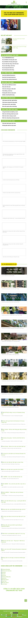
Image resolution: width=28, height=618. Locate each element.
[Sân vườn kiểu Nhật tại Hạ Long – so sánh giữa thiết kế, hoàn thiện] (14, 501)
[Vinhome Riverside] (5, 569)
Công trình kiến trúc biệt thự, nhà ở (10, 111)
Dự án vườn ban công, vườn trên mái (10, 63)
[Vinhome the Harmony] (6, 570)
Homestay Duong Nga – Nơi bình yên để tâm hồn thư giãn (12, 441)
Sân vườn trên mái (6, 86)
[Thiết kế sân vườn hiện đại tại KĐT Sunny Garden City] (14, 363)
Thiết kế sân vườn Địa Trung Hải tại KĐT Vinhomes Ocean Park (13, 380)
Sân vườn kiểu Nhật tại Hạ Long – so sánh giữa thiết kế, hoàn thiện (14, 504)
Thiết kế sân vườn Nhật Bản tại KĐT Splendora (10, 407)
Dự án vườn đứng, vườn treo (8, 65)
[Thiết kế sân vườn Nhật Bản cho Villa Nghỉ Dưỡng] (14, 336)
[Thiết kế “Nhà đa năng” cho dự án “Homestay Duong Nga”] (14, 413)
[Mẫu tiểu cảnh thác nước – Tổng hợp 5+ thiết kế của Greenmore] (14, 541)
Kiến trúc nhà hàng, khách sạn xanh (10, 113)
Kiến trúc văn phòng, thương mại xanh (10, 117)
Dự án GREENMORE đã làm (8, 57)
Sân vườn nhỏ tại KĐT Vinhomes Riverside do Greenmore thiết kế (13, 552)
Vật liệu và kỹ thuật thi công (8, 94)
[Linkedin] (8, 616)
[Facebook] (13, 615)
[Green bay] (3, 581)
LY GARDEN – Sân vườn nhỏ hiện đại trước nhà (10, 478)
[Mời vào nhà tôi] (4, 582)
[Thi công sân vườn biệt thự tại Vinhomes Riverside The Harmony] (14, 454)
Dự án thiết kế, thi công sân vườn (9, 59)
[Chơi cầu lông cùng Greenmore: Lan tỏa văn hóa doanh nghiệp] (14, 136)
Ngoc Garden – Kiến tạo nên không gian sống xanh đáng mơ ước (13, 432)
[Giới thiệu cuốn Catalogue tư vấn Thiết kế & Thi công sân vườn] (14, 162)
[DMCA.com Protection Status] (14, 612)
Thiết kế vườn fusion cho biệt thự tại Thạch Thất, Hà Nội (12, 315)
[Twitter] (3, 615)
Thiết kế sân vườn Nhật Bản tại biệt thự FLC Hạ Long (11, 535)
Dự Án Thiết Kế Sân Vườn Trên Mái (8, 275)
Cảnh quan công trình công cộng (9, 102)
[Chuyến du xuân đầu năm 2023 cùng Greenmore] (14, 188)
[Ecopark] (3, 573)
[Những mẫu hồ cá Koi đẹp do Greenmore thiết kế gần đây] (14, 558)
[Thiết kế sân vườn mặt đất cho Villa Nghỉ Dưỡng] (14, 349)
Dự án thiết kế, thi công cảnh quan (9, 61)
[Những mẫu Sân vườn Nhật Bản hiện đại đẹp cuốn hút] (14, 509)
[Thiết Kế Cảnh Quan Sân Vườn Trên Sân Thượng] (14, 284)
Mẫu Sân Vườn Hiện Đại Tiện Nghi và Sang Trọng (11, 464)
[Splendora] (3, 578)
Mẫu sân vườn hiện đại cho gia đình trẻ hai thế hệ (10, 471)
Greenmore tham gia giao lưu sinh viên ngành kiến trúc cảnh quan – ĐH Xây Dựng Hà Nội (13, 155)
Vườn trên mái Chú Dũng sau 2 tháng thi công (11, 256)
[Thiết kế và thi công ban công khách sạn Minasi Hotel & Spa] (14, 323)
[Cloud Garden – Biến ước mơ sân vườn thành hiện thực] (14, 446)
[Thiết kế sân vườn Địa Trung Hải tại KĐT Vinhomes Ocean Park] (14, 376)
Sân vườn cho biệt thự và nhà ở (9, 84)
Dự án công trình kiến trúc (8, 67)
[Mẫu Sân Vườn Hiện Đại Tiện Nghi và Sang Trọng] (14, 462)
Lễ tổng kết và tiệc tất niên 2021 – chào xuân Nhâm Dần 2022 (14, 218)
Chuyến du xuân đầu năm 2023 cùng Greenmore (11, 192)
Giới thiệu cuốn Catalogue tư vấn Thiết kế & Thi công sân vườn (13, 167)
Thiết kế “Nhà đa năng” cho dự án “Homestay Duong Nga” (12, 415)
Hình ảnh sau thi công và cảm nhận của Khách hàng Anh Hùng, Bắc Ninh (13, 244)
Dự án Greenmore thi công (8, 69)
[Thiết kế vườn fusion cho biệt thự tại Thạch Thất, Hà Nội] (14, 310)
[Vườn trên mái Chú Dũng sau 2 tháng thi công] (14, 252)
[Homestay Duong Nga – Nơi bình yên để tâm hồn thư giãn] (14, 438)
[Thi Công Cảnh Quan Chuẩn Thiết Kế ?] (6, 41)
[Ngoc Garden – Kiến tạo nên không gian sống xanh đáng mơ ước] (14, 430)
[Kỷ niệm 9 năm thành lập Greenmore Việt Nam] (14, 175)
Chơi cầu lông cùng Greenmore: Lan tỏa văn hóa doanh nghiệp (14, 141)
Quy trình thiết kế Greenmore (8, 75)
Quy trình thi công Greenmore (9, 77)
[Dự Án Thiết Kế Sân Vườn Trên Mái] (14, 271)
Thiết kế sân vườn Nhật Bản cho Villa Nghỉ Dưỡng (11, 341)
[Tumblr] (24, 615)
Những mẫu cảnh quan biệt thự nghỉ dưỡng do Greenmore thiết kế (13, 528)
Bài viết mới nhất (6, 35)
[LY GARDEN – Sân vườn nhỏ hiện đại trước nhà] (14, 476)
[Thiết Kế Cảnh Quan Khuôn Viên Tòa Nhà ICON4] (14, 297)
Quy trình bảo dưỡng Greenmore (9, 79)
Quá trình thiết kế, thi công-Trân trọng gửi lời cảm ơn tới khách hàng (14, 206)
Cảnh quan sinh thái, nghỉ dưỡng (9, 100)
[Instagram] (13, 616)
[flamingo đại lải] (4, 579)
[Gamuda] (3, 572)
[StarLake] (3, 575)
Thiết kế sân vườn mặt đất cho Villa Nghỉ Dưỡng (10, 354)
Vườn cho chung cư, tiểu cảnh (9, 88)
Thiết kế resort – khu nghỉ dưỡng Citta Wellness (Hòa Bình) (12, 394)
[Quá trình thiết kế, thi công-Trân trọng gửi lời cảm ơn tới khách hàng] (14, 200)
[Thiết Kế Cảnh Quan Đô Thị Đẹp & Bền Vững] (6, 49)
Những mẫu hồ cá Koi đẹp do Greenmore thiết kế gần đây (12, 560)
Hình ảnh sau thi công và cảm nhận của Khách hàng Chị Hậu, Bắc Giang (14, 232)
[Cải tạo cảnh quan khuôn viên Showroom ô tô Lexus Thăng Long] (14, 421)
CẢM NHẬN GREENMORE (8, 130)
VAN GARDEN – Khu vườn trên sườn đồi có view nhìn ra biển (12, 487)
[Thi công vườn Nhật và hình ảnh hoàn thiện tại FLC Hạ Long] (14, 517)
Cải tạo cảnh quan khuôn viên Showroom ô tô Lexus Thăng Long (13, 424)
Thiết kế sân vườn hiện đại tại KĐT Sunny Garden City (11, 367)
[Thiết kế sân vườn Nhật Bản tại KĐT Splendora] (14, 402)
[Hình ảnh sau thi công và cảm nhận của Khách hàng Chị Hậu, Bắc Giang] (14, 226)
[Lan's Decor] (4, 583)
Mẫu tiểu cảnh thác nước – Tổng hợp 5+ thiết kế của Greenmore (13, 543)
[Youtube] (19, 615)
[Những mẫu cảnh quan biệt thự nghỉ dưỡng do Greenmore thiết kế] (14, 525)
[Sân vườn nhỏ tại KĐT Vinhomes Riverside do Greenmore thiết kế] (14, 549)
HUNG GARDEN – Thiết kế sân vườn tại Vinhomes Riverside (12, 495)
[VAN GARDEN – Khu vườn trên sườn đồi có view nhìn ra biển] (14, 484)
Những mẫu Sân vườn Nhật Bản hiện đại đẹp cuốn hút (11, 511)
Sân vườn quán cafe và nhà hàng (9, 106)
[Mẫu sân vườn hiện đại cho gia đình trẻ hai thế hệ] (14, 469)
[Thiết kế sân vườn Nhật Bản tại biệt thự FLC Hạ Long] (14, 533)
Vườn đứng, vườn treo (7, 90)
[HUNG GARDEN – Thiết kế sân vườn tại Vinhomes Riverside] (14, 493)
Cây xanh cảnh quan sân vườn (9, 123)
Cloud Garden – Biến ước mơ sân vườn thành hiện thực (11, 448)
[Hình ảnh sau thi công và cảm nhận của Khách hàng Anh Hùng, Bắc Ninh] (14, 239)
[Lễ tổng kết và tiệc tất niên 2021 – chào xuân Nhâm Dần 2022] (14, 213)
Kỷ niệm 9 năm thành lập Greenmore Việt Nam (11, 179)
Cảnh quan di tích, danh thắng (9, 104)
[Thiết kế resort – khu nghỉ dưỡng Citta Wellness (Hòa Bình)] (14, 389)
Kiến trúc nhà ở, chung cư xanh (9, 115)
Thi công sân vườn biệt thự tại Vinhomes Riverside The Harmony (13, 456)
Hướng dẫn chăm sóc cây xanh (9, 92)
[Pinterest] (8, 615)
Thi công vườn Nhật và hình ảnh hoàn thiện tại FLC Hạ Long (12, 519)
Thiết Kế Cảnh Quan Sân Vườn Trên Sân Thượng (10, 288)
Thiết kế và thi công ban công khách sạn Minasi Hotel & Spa (13, 328)
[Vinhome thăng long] (5, 576)
